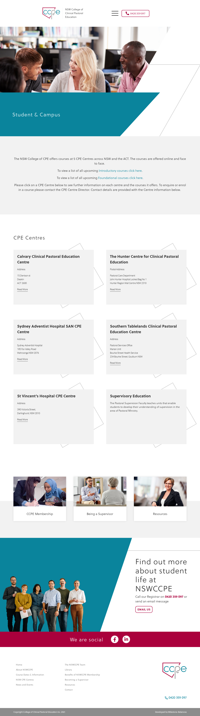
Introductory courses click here (120, 170)
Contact (69, 689)
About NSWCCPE (24, 669)
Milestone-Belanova (177, 712)
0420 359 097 (137, 13)
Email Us (144, 609)
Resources (70, 684)
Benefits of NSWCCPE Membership (82, 674)
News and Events (24, 684)
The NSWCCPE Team (75, 664)
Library (68, 669)
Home (19, 664)
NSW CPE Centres (25, 679)
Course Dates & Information (30, 674)
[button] (115, 13)
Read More (22, 289)
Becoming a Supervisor (76, 679)
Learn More (38, 523)
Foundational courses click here (120, 177)
